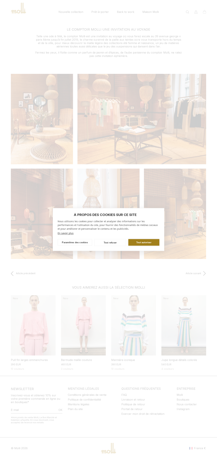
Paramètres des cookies (75, 242)
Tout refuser (110, 242)
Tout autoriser (143, 242)
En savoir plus (66, 233)
